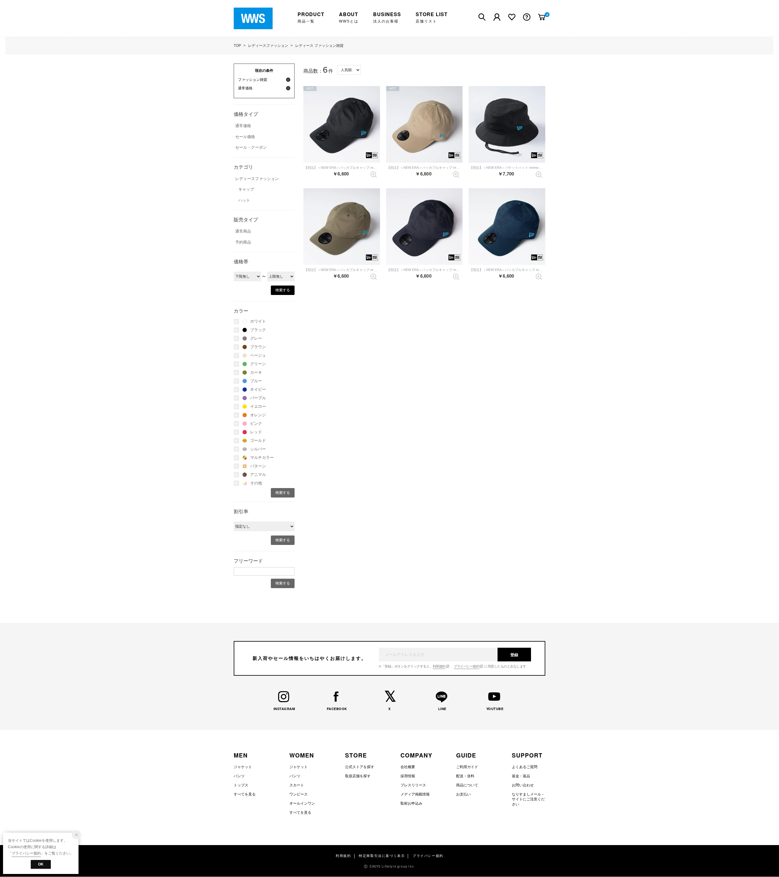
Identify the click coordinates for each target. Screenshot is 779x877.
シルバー (258, 449)
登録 (514, 655)
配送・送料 (465, 776)
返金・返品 (521, 776)
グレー (256, 338)
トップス (241, 785)
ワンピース (298, 794)
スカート (296, 785)
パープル (258, 398)
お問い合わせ (523, 785)
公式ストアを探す (359, 767)
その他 (256, 483)
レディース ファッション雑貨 (319, 45)
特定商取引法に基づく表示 (382, 856)
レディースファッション (268, 45)
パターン (258, 466)
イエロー (258, 406)
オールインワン (302, 803)
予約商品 (243, 242)
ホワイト (258, 321)
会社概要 (407, 767)
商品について (467, 785)
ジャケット (243, 767)
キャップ (246, 189)
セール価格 (245, 136)
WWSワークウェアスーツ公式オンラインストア (258, 18)
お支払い (463, 794)
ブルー (256, 381)
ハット (244, 200)
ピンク (256, 423)
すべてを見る (245, 794)
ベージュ (258, 355)
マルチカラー (262, 457)
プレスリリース (413, 785)
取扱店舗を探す (358, 776)
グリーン (258, 364)
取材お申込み (411, 803)
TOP (237, 45)
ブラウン (258, 347)
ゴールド (258, 440)
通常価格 (243, 125)
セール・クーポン (251, 147)
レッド (256, 432)
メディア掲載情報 (415, 794)
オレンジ (258, 415)
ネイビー (258, 389)
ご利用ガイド (467, 767)
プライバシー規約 (466, 666)
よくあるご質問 (524, 767)
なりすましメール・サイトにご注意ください (528, 799)
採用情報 (407, 776)
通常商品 (243, 231)
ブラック (258, 330)
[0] (541, 17)
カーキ (256, 372)
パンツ (239, 776)
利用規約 (439, 666)
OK (41, 864)
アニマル (258, 474)
